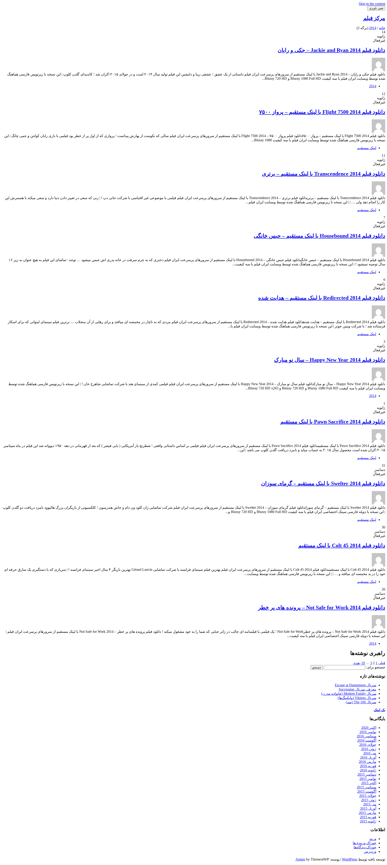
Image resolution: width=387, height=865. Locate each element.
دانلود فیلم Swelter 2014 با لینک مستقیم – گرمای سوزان (323, 483)
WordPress (349, 859)
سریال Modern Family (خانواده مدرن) (348, 693)
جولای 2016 (367, 745)
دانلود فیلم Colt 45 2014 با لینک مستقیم (341, 545)
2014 (372, 86)
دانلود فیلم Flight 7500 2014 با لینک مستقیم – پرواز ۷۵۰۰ (322, 112)
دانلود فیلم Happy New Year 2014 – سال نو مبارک (329, 360)
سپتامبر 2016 (366, 736)
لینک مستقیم (366, 148)
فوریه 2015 (368, 817)
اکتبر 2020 (368, 728)
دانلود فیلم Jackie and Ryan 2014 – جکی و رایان (331, 50)
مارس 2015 (367, 813)
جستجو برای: (375, 667)
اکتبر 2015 (368, 783)
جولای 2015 (367, 796)
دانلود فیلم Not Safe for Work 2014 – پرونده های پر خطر (321, 607)
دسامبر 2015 (366, 774)
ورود (372, 839)
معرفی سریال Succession (357, 689)
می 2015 (369, 804)
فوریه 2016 (368, 766)
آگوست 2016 (366, 740)
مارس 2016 (367, 762)
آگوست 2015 (366, 791)
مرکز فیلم (374, 18)
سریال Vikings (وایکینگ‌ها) (357, 698)
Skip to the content (372, 4)
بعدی (356, 663)
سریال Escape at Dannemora (355, 685)
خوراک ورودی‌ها (364, 843)
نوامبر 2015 (367, 779)
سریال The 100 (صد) (361, 702)
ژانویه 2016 (368, 770)
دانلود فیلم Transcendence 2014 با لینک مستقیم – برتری (323, 174)
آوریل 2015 (368, 808)
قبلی (381, 663)
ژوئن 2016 (368, 749)
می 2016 (369, 753)
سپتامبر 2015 (366, 787)
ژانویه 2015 (368, 821)
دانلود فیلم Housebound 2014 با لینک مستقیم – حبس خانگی (319, 236)
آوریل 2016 (368, 757)
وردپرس (370, 851)
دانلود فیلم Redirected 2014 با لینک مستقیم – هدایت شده (321, 298)
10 (363, 663)
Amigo (300, 859)
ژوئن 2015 (368, 800)
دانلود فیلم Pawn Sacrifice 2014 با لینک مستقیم (332, 422)
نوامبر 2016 (367, 732)
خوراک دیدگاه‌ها (365, 847)
